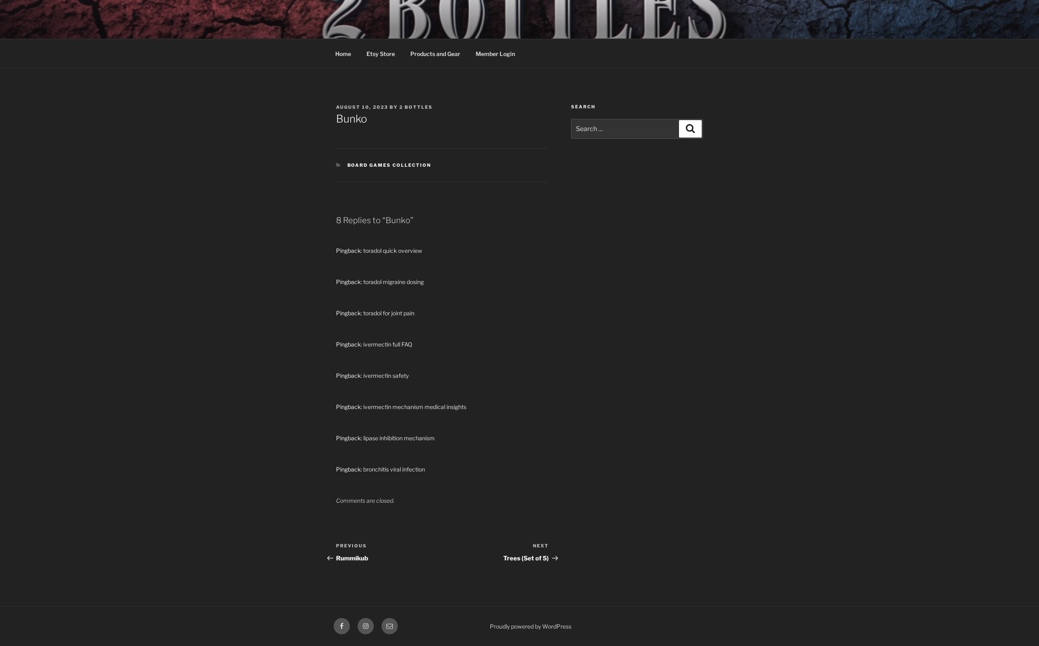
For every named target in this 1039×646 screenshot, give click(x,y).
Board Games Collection (389, 165)
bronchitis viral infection (394, 469)
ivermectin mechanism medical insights (414, 406)
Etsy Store (380, 53)
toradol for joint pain (388, 313)
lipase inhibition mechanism (399, 438)
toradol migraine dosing (393, 281)
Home (343, 53)
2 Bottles (416, 107)
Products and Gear (435, 53)
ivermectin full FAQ (387, 344)
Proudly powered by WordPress (530, 626)
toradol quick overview (392, 250)
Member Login (495, 53)
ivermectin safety (386, 375)
